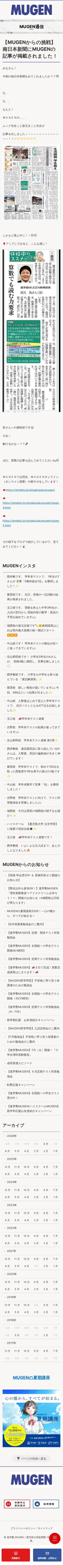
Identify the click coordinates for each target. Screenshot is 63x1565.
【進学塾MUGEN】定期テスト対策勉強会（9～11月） (33, 1009)
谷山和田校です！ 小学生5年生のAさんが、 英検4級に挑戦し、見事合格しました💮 (33, 661)
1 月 (55, 1150)
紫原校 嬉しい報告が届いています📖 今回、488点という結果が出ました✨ (33, 690)
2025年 (12, 1159)
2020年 (12, 1274)
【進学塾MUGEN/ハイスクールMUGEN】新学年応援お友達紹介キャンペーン (33, 1108)
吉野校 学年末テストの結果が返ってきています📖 (33, 729)
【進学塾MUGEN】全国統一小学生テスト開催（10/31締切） (33, 996)
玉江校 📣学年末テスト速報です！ (29, 837)
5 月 (17, 1150)
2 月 (46, 1150)
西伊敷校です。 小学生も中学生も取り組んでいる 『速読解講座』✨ (32, 677)
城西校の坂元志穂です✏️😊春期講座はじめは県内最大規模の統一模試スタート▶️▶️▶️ (33, 630)
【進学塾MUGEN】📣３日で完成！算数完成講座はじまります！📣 (33, 970)
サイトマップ (45, 1528)
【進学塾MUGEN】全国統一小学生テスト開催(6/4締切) (33, 948)
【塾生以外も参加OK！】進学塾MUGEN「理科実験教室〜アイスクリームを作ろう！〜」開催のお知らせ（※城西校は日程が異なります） (33, 895)
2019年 (11, 1297)
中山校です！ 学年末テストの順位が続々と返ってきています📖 (32, 646)
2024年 (12, 1182)
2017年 (11, 1343)
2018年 (11, 1320)
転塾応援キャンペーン (21, 1084)
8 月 (46, 1143)
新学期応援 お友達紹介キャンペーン (31, 1020)
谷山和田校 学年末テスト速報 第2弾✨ (32, 740)
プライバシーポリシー (23, 1528)
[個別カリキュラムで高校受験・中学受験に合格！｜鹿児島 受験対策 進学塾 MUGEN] (31, 10)
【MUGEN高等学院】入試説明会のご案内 (33, 1028)
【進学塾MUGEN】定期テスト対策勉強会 (33, 959)
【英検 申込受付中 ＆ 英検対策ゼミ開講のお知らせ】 (33, 877)
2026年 (12, 1136)
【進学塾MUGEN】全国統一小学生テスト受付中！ (33, 1095)
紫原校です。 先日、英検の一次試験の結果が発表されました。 (32, 597)
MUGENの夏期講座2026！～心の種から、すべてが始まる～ (31, 913)
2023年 (12, 1205)
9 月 (36, 1166)
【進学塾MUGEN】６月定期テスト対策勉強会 (33, 1074)
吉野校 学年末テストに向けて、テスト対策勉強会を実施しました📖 (33, 800)
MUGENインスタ (19, 565)
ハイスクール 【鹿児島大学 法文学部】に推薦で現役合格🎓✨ (32, 826)
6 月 (7, 1150)
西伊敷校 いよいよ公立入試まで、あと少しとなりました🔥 (33, 848)
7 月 (55, 1166)
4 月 (26, 1150)
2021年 (11, 1251)
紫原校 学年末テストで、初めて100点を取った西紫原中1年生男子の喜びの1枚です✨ (33, 771)
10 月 (27, 1166)
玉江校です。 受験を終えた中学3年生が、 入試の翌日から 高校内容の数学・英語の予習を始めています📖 (33, 612)
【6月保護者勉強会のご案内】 (26, 924)
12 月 (7, 1166)
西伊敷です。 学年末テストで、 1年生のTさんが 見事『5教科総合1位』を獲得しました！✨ (33, 581)
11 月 (17, 1166)
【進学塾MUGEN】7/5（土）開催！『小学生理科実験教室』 (32, 1052)
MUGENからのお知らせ (26, 864)
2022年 (12, 1228)
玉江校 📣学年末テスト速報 (25, 718)
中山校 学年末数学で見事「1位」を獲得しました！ (33, 787)
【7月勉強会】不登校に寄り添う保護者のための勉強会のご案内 (33, 1039)
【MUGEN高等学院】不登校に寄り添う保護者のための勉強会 (33, 983)
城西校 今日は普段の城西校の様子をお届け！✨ (33, 813)
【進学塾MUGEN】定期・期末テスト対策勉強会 (33, 935)
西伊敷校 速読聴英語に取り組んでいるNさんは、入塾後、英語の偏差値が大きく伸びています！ (33, 753)
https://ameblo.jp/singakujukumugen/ (30, 490)
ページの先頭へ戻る (33, 1458)
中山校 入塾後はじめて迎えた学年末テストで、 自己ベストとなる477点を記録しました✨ (33, 705)
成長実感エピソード (19, 1063)
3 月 (36, 1150)
